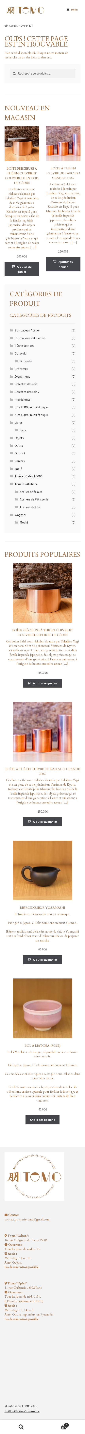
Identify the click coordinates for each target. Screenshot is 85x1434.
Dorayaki (20, 353)
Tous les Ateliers (26, 484)
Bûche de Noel (24, 346)
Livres (19, 423)
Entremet (21, 369)
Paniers (20, 461)
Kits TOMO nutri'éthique (31, 407)
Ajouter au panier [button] (24, 269)
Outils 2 (20, 453)
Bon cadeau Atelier (27, 330)
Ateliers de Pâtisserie (34, 499)
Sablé (18, 469)
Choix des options (42, 1120)
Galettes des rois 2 (27, 392)
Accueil (13, 25)
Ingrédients (22, 399)
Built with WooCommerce (22, 1411)
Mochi (24, 522)
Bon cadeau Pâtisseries (30, 338)
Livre (23, 430)
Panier (54, 1424)
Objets (19, 438)
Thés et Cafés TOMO (28, 476)
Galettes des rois (26, 384)
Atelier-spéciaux (31, 492)
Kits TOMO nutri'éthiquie (32, 415)
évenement (22, 376)
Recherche (21, 1427)
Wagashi (20, 515)
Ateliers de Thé (30, 507)
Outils (19, 446)
